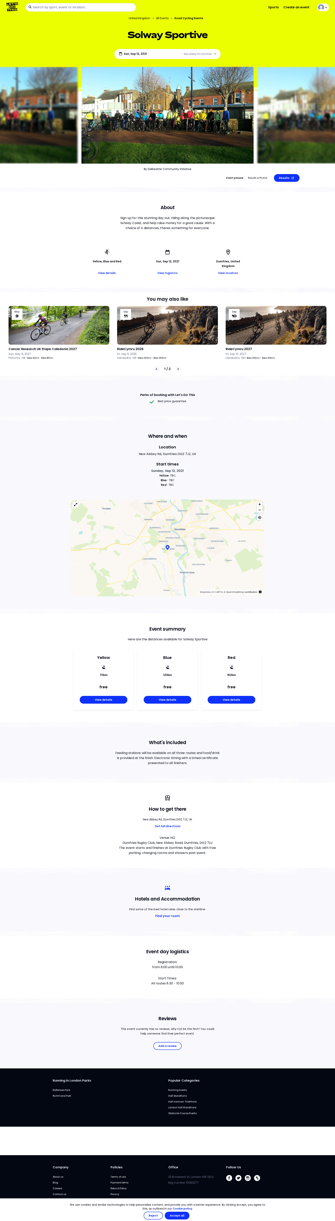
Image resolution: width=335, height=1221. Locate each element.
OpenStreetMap (235, 592)
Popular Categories (183, 1080)
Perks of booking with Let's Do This (167, 395)
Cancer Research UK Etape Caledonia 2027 (43, 349)
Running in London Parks (72, 1080)
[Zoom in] (259, 504)
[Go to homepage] (13, 7)
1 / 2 (167, 369)
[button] (167, 547)
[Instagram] (249, 1182)
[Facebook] (230, 1182)
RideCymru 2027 (239, 349)
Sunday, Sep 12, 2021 (167, 471)
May (17, 311)
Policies (117, 1167)
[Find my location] (259, 517)
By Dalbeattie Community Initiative (167, 169)
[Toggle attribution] (260, 592)
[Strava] (258, 1182)
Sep (125, 311)
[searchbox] (81, 7)
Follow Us (233, 1167)
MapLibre (205, 592)
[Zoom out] (259, 510)
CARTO (218, 592)
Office (173, 1167)
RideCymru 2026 (130, 349)
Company (61, 1167)
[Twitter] (240, 1182)
